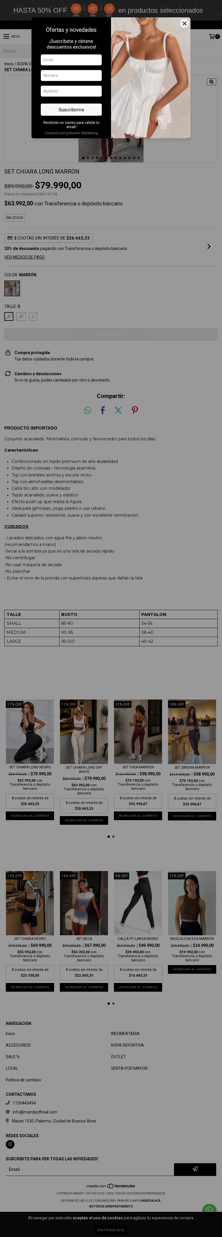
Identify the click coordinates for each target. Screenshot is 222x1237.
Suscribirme (71, 110)
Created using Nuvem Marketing (71, 133)
